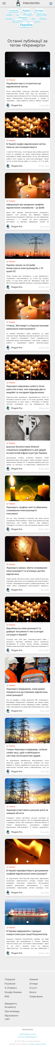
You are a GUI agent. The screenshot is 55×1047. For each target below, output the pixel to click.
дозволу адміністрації (37, 1044)
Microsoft (27, 14)
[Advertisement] (27, 33)
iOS (18, 14)
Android (13, 10)
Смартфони (36, 996)
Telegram (10, 979)
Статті (33, 987)
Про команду (12, 1011)
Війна (33, 18)
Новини (33, 979)
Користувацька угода (27, 1034)
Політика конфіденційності (27, 1037)
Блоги (32, 992)
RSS (7, 996)
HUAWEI (9, 14)
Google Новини (13, 992)
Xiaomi (22, 17)
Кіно (28, 21)
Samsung (41, 14)
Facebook (10, 983)
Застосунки (17, 21)
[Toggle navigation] (4, 4)
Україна (26, 25)
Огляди (33, 983)
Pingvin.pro (30, 3)
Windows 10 (10, 18)
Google (39, 10)
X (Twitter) (11, 987)
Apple (26, 10)
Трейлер (37, 21)
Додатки (43, 18)
